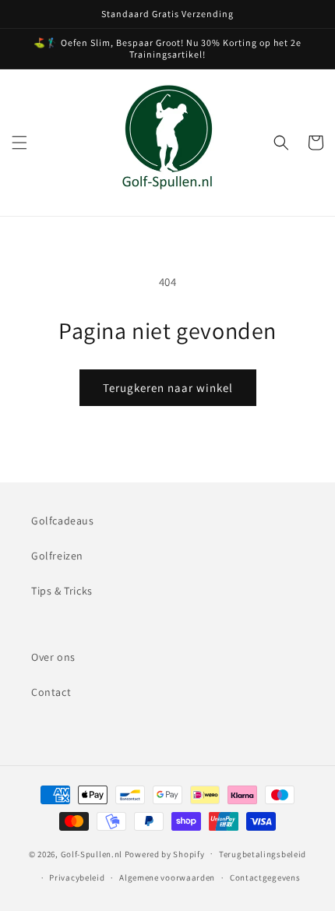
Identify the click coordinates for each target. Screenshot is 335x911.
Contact (51, 692)
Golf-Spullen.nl (93, 853)
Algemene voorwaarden (167, 877)
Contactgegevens (265, 877)
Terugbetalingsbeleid (262, 854)
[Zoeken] (281, 142)
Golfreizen (57, 556)
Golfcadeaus (62, 521)
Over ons (53, 657)
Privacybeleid (76, 877)
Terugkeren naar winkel (168, 387)
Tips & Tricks (62, 591)
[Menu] (19, 142)
